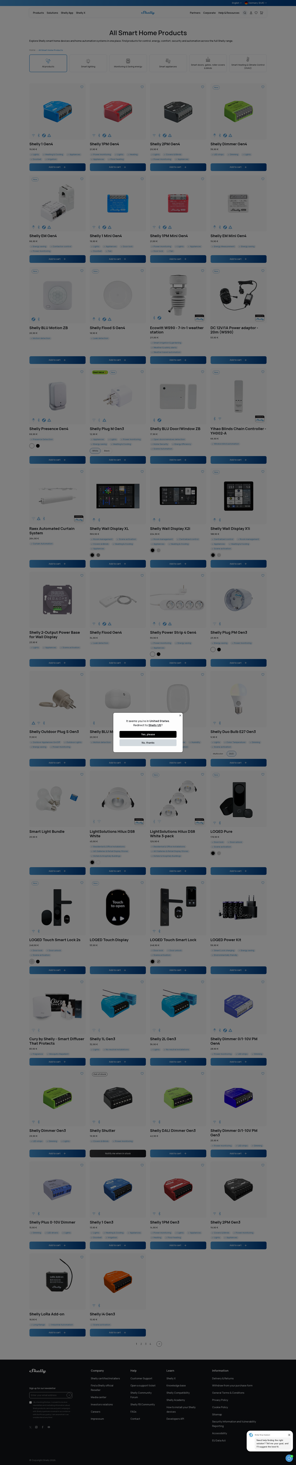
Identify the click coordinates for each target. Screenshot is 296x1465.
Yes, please (148, 734)
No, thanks (148, 742)
